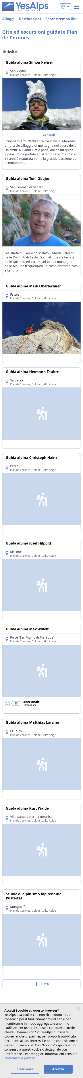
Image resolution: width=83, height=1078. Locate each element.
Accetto (58, 1069)
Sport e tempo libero (63, 18)
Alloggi (8, 18)
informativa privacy (20, 1058)
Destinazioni (30, 18)
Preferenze (25, 1069)
